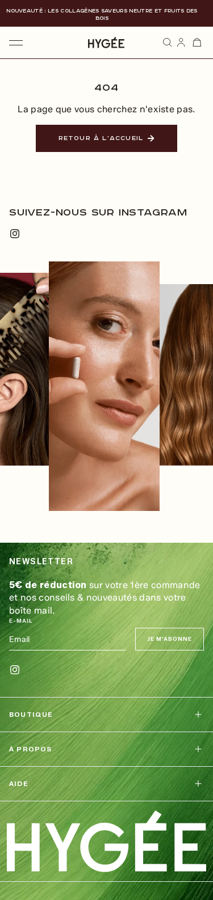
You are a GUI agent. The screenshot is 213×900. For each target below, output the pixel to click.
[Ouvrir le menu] (16, 42)
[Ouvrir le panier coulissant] (197, 42)
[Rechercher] (167, 42)
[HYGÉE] (106, 841)
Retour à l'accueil (101, 138)
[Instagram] (14, 233)
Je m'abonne (169, 639)
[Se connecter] (181, 42)
